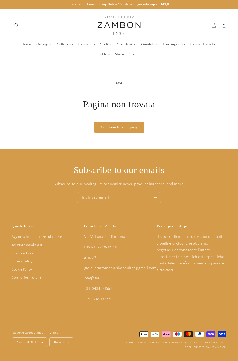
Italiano (59, 342)
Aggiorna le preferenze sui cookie (37, 237)
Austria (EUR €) (27, 342)
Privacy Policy (22, 261)
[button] (17, 25)
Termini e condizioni (27, 245)
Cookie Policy (22, 269)
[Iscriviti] (155, 197)
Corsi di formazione (26, 278)
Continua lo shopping (119, 127)
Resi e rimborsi (23, 253)
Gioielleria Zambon (147, 343)
